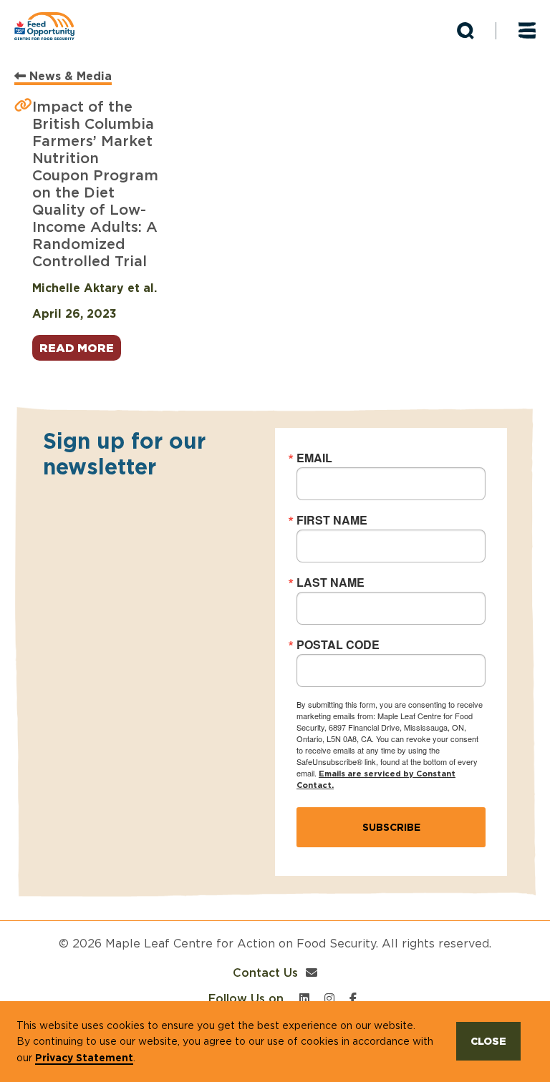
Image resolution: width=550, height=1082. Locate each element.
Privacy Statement (84, 1057)
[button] (465, 30)
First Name (331, 520)
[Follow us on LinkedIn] (304, 998)
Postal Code (338, 644)
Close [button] (488, 1041)
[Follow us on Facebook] (353, 998)
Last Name (330, 582)
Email (314, 458)
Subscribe (391, 827)
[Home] (50, 26)
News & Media (69, 75)
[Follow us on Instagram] (329, 998)
